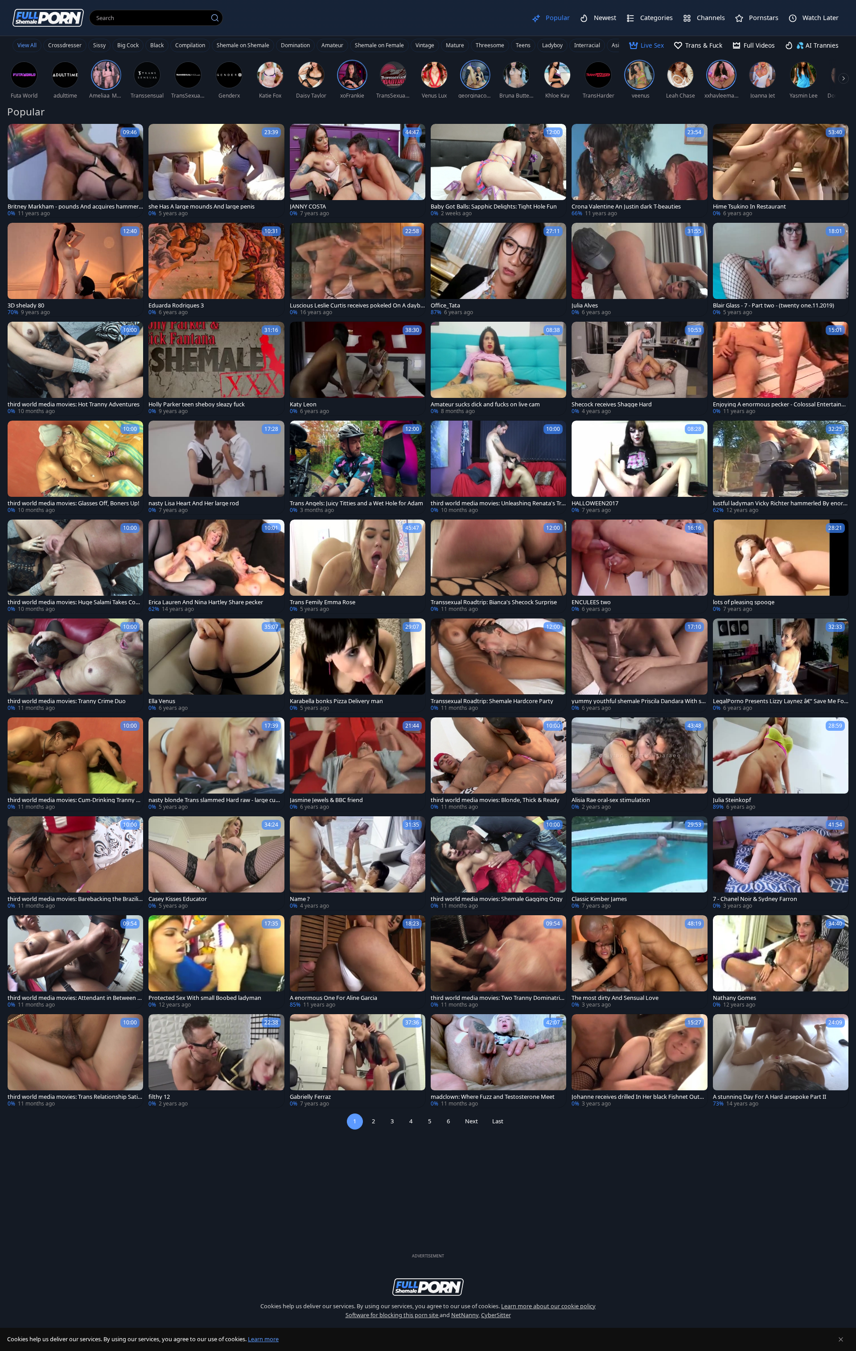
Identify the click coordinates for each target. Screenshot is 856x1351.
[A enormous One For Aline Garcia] (357, 962)
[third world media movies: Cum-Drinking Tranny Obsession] (75, 764)
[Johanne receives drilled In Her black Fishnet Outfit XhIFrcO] (639, 1061)
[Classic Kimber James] (639, 863)
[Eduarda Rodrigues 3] (216, 269)
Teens (523, 45)
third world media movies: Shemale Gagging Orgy (497, 899)
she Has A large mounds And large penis (201, 206)
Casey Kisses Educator (177, 899)
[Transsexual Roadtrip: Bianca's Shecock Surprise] (498, 566)
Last (497, 1121)
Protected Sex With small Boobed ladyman (204, 998)
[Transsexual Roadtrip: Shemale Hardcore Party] (498, 665)
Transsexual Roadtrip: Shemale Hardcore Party (492, 701)
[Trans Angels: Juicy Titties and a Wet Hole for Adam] (357, 467)
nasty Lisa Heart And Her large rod (193, 503)
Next (471, 1121)
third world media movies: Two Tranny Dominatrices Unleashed (498, 998)
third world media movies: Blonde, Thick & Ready (495, 800)
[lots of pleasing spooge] (780, 566)
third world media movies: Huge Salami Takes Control (74, 602)
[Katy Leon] (357, 368)
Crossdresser (65, 45)
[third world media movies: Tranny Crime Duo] (75, 665)
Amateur (332, 45)
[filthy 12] (216, 1061)
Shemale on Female (379, 45)
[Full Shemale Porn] (48, 17)
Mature (455, 45)
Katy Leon (303, 404)
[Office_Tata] (498, 269)
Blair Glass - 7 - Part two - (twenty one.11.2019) (773, 305)
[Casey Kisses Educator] (216, 863)
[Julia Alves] (639, 269)
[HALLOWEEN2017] (639, 467)
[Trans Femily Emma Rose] (357, 566)
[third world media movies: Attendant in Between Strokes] (75, 962)
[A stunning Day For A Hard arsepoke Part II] (780, 1061)
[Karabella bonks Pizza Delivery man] (357, 665)
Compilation (190, 45)
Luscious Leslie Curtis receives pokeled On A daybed (357, 305)
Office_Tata (445, 305)
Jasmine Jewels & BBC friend (326, 800)
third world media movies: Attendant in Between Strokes (75, 998)
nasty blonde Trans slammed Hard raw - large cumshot (216, 800)
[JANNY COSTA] (357, 170)
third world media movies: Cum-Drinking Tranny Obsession (74, 800)
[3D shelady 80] (75, 269)
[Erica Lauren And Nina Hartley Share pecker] (216, 566)
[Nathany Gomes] (780, 962)
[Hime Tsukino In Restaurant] (780, 170)
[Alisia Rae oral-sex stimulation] (639, 764)
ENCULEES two (591, 602)
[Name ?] (357, 863)
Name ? (300, 899)
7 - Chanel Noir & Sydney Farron (755, 899)
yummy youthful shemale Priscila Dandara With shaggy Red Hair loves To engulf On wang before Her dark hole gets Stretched (638, 701)
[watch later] (18, 134)
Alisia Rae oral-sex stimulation (611, 800)
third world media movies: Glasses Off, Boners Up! (73, 503)
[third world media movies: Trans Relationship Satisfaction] (75, 1061)
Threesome (490, 45)
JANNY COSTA (308, 206)
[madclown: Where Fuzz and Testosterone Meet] (498, 1061)
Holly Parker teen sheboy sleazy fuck (196, 404)
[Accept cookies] (841, 1339)
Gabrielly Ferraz (310, 1097)
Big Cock (128, 45)
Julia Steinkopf (732, 800)
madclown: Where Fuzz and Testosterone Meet (493, 1097)
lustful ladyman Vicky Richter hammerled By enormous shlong (780, 503)
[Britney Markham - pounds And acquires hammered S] (75, 170)
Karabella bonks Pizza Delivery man (336, 701)
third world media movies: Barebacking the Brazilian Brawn (74, 899)
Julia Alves (585, 305)
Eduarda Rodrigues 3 (176, 305)
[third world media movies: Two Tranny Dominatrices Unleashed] (498, 962)
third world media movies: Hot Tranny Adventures (74, 404)
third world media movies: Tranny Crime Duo (67, 701)
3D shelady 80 (26, 305)
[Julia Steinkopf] (780, 764)
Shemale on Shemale (243, 45)
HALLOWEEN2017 (595, 503)
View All (27, 45)
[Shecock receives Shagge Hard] (639, 368)
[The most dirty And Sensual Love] (639, 962)
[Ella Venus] (216, 665)
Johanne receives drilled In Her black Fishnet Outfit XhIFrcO (638, 1097)
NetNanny (464, 1315)
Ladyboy (552, 45)
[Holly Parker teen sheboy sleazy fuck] (216, 368)
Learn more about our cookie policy (548, 1306)
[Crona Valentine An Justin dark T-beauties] (639, 170)
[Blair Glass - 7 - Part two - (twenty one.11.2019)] (780, 269)
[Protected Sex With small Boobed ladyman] (216, 962)
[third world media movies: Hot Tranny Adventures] (75, 368)
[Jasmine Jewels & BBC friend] (357, 764)
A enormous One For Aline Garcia (333, 998)
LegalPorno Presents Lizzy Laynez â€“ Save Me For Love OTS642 (779, 701)
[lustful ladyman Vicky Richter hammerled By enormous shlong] (780, 467)
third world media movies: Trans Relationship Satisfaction (75, 1097)
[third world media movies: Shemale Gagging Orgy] (498, 863)
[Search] (214, 17)
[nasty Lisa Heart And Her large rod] (216, 467)
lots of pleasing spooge (743, 602)
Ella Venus (161, 701)
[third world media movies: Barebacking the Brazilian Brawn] (75, 863)
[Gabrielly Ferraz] (357, 1061)
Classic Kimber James (599, 899)
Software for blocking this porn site (393, 1315)
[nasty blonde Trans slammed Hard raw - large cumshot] (216, 764)
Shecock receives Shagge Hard (612, 404)
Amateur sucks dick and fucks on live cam (485, 404)
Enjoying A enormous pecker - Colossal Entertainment (780, 404)
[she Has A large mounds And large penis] (216, 170)
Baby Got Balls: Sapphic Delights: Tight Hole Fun (494, 206)
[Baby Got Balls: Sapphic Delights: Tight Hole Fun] (498, 170)
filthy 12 (159, 1097)
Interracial (587, 45)
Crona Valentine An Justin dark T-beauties (626, 206)
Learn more (263, 1339)
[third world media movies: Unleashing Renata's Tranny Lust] (498, 467)
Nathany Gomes (734, 998)
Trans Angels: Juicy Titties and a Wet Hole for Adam (356, 503)
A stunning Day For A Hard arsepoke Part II (769, 1097)
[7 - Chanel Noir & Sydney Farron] (780, 863)
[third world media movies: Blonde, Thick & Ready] (498, 764)
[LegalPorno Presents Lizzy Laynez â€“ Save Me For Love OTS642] (780, 665)
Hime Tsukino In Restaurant (749, 206)
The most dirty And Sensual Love (615, 998)
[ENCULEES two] (639, 566)
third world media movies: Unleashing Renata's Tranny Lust (497, 503)
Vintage (425, 45)
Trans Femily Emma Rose (322, 602)
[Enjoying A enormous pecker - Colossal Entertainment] (780, 368)
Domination (295, 45)
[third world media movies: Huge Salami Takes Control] (75, 566)
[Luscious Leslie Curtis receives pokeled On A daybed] (357, 269)
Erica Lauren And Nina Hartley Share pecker (205, 602)
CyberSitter (496, 1315)
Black (157, 45)
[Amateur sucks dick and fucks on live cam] (498, 368)
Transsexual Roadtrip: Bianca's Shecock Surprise (494, 602)
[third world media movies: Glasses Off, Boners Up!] (75, 467)
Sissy (99, 45)
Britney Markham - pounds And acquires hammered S (75, 206)
